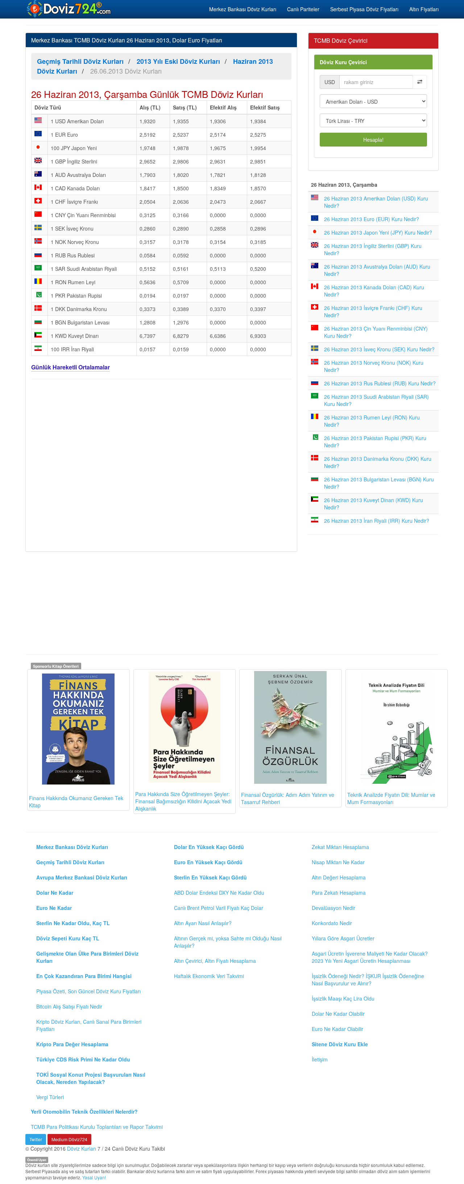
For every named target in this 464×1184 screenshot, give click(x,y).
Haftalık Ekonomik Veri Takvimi (209, 976)
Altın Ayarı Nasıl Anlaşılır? (203, 923)
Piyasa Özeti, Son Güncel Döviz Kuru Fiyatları (88, 991)
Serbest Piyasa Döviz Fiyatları (364, 9)
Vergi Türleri (50, 1097)
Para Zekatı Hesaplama (339, 892)
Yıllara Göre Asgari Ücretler (343, 938)
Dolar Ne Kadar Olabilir (338, 1013)
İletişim (320, 1059)
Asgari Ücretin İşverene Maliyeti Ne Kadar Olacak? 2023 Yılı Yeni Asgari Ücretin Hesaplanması (370, 957)
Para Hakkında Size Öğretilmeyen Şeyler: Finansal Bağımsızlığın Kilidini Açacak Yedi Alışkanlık (183, 801)
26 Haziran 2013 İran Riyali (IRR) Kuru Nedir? (376, 520)
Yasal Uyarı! (94, 1177)
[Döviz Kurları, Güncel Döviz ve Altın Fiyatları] (69, 8)
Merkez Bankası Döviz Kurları (242, 9)
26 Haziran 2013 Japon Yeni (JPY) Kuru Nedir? (378, 232)
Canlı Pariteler (303, 9)
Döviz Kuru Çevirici (343, 62)
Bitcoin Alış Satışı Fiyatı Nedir (69, 1006)
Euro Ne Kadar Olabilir (337, 1028)
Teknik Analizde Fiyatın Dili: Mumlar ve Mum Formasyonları (391, 798)
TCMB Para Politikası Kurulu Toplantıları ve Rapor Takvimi (97, 1126)
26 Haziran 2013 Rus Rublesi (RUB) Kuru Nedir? (380, 383)
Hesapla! (373, 139)
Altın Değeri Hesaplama (339, 877)
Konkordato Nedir (332, 923)
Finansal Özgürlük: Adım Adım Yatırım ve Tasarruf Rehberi (287, 798)
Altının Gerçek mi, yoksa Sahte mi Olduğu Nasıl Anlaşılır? (228, 942)
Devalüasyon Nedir (333, 907)
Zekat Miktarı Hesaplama (340, 846)
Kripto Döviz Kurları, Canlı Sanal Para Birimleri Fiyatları (88, 1025)
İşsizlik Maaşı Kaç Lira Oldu (343, 998)
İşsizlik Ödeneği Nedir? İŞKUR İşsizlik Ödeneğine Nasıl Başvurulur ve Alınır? (368, 979)
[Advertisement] (161, 464)
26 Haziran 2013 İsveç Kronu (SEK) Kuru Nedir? (379, 349)
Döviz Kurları (81, 1148)
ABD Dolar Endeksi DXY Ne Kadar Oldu (219, 892)
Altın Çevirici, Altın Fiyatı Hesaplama (215, 960)
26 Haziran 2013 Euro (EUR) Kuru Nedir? (371, 219)
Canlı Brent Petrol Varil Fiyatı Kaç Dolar (218, 907)
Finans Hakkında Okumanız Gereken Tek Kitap (76, 801)
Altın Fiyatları (424, 9)
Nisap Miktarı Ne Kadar (338, 862)
